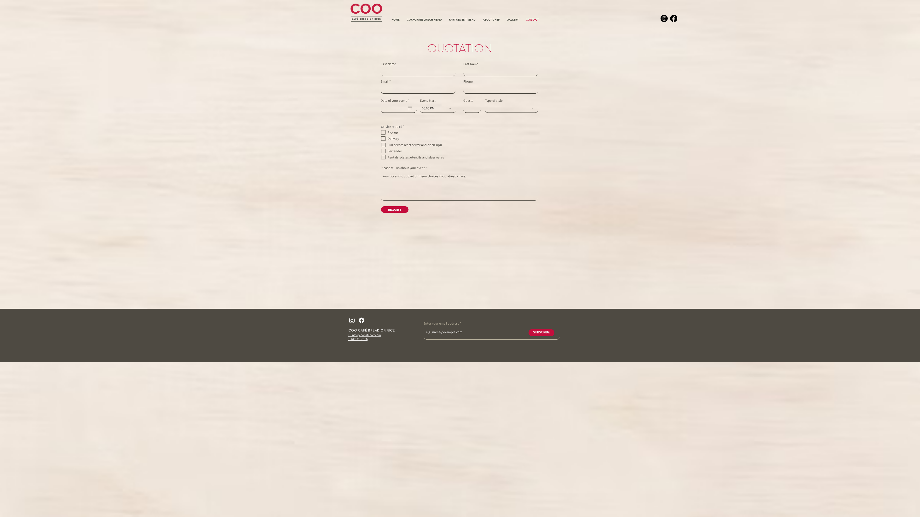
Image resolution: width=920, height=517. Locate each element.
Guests (468, 100)
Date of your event (396, 100)
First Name (388, 64)
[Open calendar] (410, 108)
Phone (468, 81)
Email (385, 81)
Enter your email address (441, 323)
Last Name (470, 64)
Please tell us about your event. (403, 167)
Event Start (428, 100)
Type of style (494, 100)
